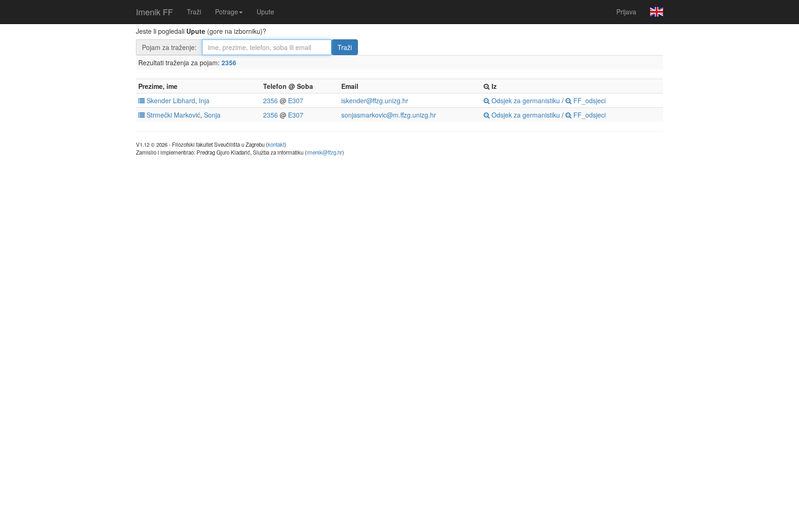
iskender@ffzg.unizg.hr (374, 100)
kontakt (276, 144)
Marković (187, 114)
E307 (295, 100)
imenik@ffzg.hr (324, 152)
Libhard (184, 100)
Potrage (226, 11)
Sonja (212, 114)
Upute (265, 11)
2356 (228, 62)
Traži (194, 11)
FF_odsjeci (589, 100)
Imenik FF (154, 12)
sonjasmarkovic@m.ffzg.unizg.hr (388, 114)
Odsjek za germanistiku (525, 100)
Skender (159, 100)
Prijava (626, 11)
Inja (204, 100)
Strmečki (159, 114)
